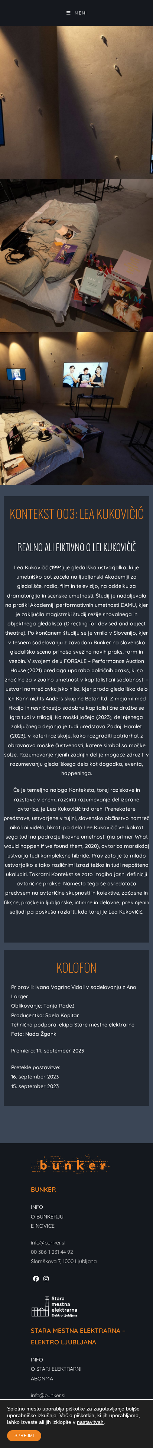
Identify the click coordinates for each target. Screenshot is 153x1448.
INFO (37, 1207)
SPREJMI (24, 1435)
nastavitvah (90, 1422)
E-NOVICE (43, 1226)
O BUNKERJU (47, 1216)
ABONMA (42, 1378)
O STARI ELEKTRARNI (56, 1369)
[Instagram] (46, 1278)
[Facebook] (36, 1278)
